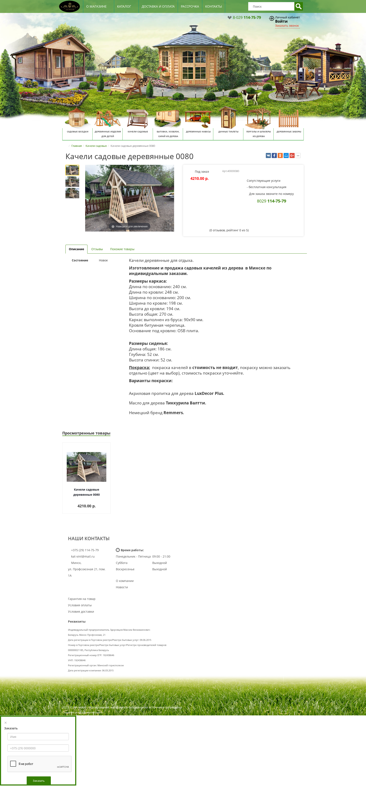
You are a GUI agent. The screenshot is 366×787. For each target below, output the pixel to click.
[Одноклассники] (280, 155)
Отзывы (97, 249)
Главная (76, 146)
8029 (271, 201)
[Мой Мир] (286, 155)
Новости (122, 587)
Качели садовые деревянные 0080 (86, 492)
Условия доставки (81, 611)
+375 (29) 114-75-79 (84, 550)
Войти (281, 21)
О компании (125, 581)
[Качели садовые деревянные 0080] (72, 170)
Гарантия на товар (82, 599)
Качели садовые (96, 146)
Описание (76, 249)
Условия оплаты (80, 605)
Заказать (39, 781)
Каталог (124, 6)
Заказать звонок (287, 26)
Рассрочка (190, 6)
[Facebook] (274, 155)
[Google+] (292, 155)
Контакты (213, 6)
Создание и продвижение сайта (82, 712)
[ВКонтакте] (268, 155)
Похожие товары (122, 249)
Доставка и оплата (158, 6)
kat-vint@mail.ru (83, 556)
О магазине (96, 6)
